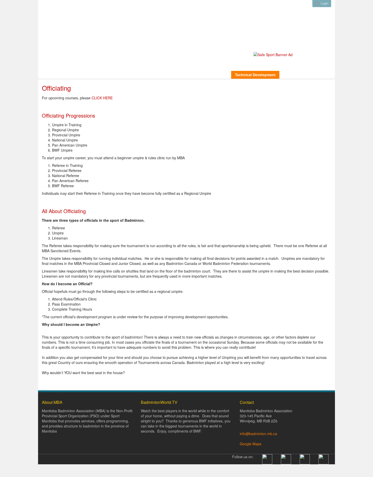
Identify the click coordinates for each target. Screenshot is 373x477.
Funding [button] (321, 74)
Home (48, 74)
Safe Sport (52, 83)
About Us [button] (69, 74)
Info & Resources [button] (99, 74)
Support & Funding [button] (138, 74)
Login (325, 3)
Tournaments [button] (294, 74)
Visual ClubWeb (317, 4)
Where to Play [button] (175, 74)
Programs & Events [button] (210, 74)
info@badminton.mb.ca (259, 433)
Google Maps (250, 443)
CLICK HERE (102, 97)
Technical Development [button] (255, 74)
